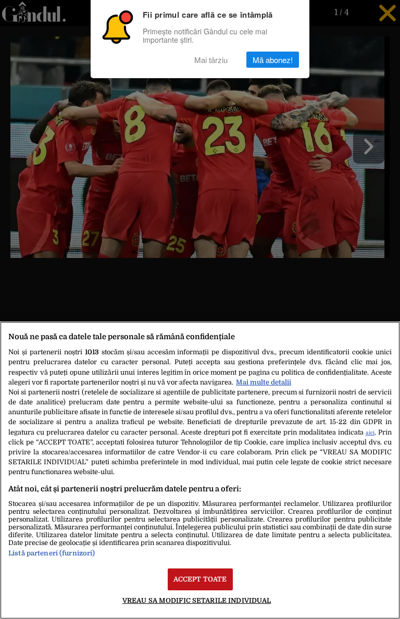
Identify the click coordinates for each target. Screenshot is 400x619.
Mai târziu (211, 59)
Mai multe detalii (263, 382)
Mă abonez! (273, 59)
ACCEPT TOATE (200, 579)
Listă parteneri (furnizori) (51, 553)
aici (370, 433)
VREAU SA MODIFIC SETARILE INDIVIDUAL (196, 600)
